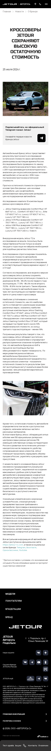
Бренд (9, 617)
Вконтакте (31, 547)
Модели (10, 594)
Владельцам (13, 609)
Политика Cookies (12, 721)
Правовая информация (14, 714)
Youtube (23, 550)
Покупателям (13, 601)
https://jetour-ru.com (13, 544)
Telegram (21, 547)
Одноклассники (10, 550)
